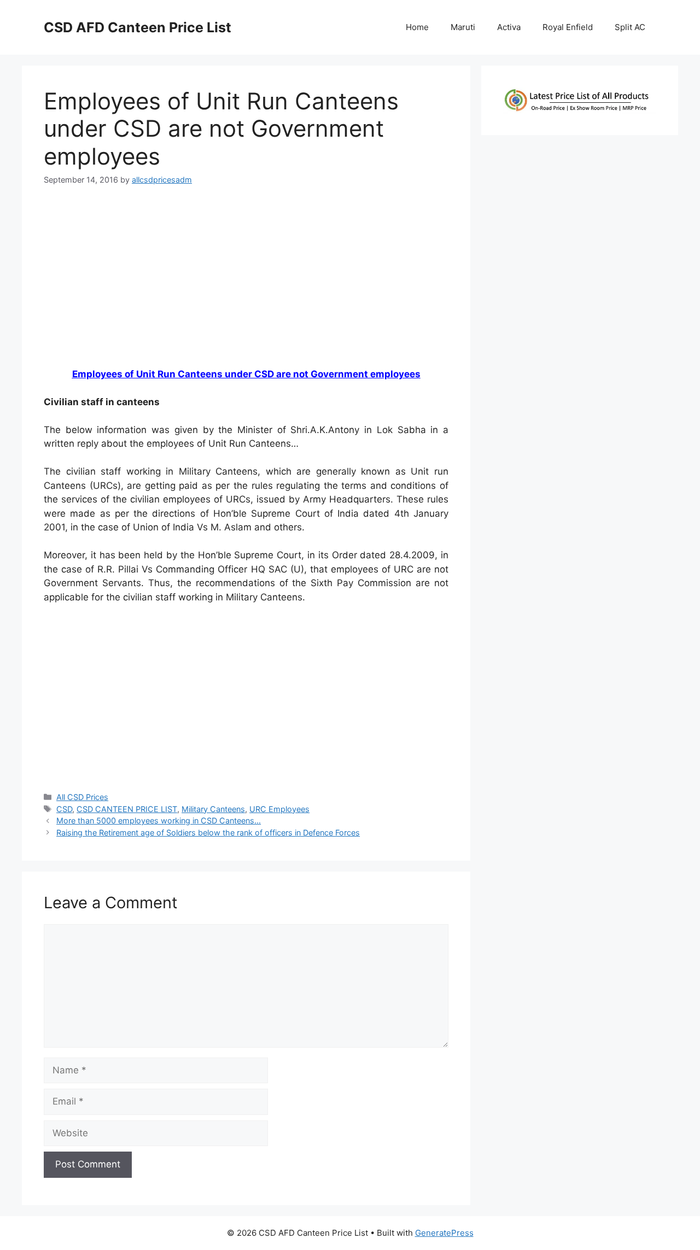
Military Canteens (213, 809)
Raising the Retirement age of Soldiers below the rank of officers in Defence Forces (208, 832)
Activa (509, 27)
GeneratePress (444, 1233)
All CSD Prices (82, 797)
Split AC (630, 27)
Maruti (463, 27)
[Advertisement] (246, 281)
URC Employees (279, 809)
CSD (64, 809)
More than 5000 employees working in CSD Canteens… (158, 820)
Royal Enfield (567, 27)
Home (417, 27)
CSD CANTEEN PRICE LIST (127, 809)
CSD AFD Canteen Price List (137, 27)
